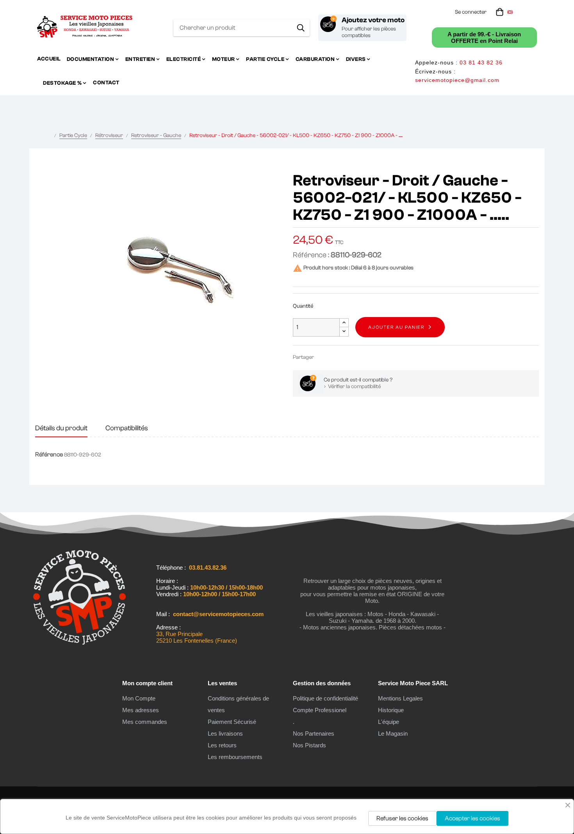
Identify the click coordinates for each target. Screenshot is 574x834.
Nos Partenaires (313, 733)
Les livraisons (225, 733)
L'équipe (388, 721)
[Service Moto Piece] (79, 645)
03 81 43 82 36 (481, 62)
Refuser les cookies (402, 818)
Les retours (222, 745)
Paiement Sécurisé (232, 721)
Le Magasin (393, 733)
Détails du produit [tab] (61, 428)
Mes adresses (140, 710)
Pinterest (346, 357)
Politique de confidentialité (325, 698)
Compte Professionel (319, 710)
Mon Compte (138, 698)
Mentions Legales (400, 698)
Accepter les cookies (472, 818)
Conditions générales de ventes (238, 704)
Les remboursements (235, 757)
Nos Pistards (309, 745)
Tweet (335, 357)
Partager (323, 357)
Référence (49, 454)
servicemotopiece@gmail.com (457, 80)
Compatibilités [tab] (126, 428)
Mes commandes (144, 721)
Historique (391, 710)
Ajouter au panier (396, 327)
